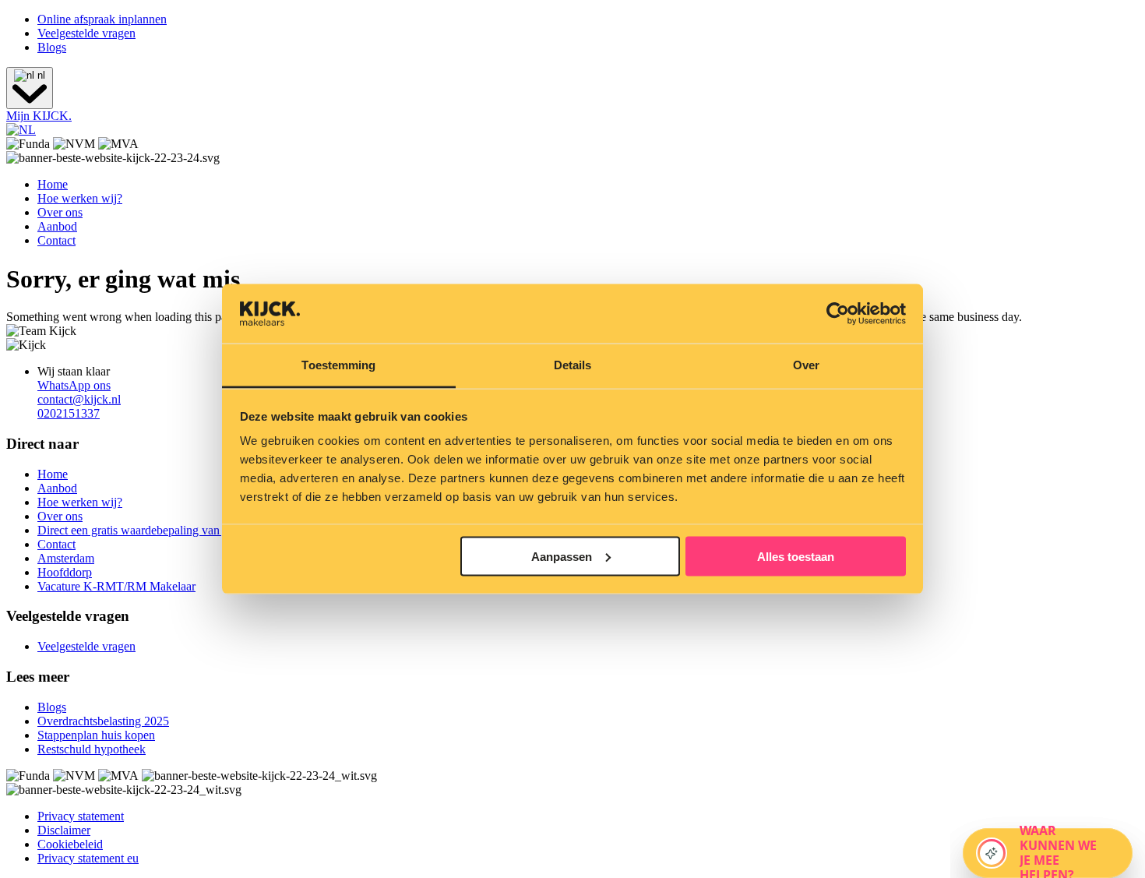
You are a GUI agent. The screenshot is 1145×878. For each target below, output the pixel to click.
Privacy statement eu (88, 858)
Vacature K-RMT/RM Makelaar (116, 586)
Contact (56, 240)
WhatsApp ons (74, 385)
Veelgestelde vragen (86, 33)
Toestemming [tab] (338, 365)
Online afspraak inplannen (102, 19)
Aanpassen (561, 555)
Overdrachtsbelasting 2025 (103, 721)
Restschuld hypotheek (91, 749)
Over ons (60, 212)
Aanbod (57, 226)
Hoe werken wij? (79, 198)
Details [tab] (573, 365)
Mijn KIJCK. (39, 115)
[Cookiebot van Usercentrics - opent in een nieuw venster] (838, 314)
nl (39, 75)
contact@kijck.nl (79, 399)
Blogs (51, 47)
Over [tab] (806, 365)
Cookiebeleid (70, 844)
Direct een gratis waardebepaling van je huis (146, 530)
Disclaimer (63, 830)
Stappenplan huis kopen (96, 735)
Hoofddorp (64, 572)
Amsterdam (65, 558)
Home (52, 184)
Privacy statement (80, 816)
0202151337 (68, 413)
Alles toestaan (795, 555)
